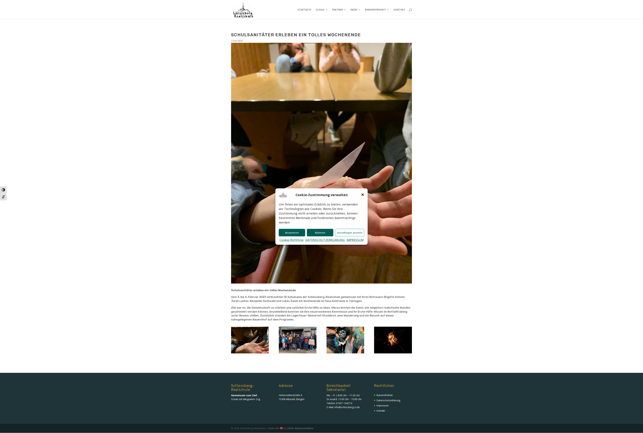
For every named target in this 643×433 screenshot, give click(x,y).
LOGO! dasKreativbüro (300, 428)
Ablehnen (320, 232)
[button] (362, 194)
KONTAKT (399, 10)
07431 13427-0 (344, 403)
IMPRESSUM (355, 240)
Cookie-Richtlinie (291, 240)
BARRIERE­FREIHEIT (375, 10)
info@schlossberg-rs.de (347, 407)
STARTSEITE (304, 10)
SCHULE (320, 10)
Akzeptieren (292, 232)
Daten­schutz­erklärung (388, 400)
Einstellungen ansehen (350, 232)
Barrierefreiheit (384, 395)
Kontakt (380, 410)
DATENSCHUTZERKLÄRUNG (325, 240)
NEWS (354, 10)
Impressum (382, 405)
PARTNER (337, 10)
